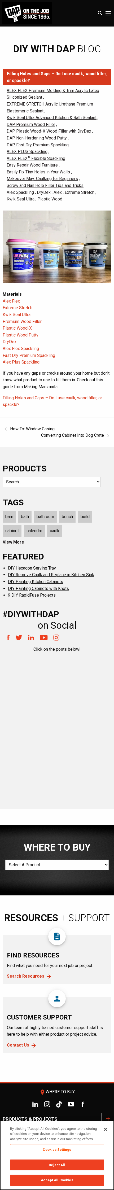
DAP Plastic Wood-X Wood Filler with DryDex (49, 131)
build (85, 516)
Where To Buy (57, 1091)
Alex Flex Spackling (21, 348)
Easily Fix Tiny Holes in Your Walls (38, 171)
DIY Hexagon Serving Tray (32, 568)
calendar (34, 530)
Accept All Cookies (57, 1180)
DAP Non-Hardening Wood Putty (37, 138)
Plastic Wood (49, 199)
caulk (54, 530)
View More (13, 542)
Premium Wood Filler (22, 321)
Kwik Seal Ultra (20, 199)
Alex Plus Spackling (21, 362)
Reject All (57, 1165)
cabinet (12, 530)
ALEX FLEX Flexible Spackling (36, 158)
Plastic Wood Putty (20, 335)
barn (9, 516)
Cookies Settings (57, 1150)
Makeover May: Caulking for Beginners (42, 178)
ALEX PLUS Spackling (27, 151)
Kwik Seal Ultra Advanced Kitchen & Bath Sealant (52, 117)
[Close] (105, 1129)
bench (67, 516)
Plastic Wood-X (17, 328)
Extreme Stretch (79, 192)
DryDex (44, 192)
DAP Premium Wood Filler (31, 124)
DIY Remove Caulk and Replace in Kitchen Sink (51, 574)
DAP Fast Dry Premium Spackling (38, 144)
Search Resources (25, 976)
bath (25, 516)
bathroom (45, 516)
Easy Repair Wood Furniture (32, 165)
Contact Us (18, 1045)
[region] (57, 1155)
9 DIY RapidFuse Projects (32, 595)
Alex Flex (11, 301)
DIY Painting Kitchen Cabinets (35, 581)
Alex (58, 192)
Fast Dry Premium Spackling (29, 355)
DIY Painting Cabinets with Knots (38, 588)
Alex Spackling (20, 192)
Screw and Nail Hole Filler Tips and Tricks (45, 185)
